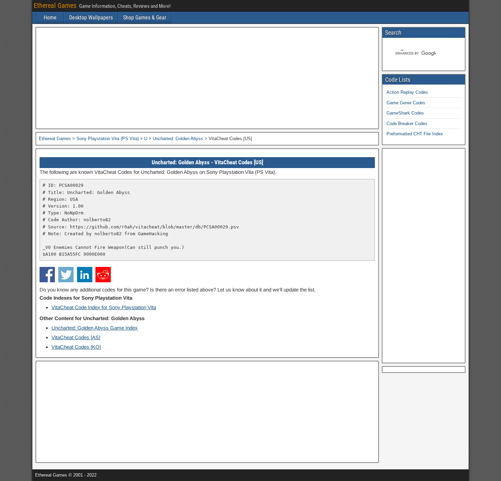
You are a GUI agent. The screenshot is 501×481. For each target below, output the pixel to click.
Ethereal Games (55, 5)
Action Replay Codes (407, 92)
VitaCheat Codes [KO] (76, 347)
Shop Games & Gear (144, 17)
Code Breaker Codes (406, 123)
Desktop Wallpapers (91, 17)
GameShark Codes (405, 113)
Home (50, 17)
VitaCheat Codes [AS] (75, 337)
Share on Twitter (66, 274)
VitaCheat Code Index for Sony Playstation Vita (103, 307)
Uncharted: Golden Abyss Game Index (94, 328)
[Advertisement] (207, 78)
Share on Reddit (103, 274)
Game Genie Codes (405, 102)
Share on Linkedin (84, 274)
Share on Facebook (47, 274)
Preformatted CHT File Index (414, 133)
